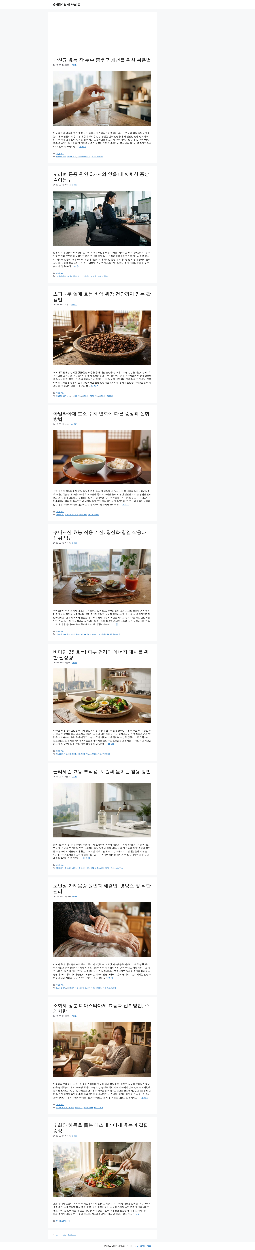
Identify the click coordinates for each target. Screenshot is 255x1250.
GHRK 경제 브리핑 (67, 5)
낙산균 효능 (61, 156)
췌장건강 (83, 514)
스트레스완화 (95, 754)
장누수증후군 (97, 156)
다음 (72, 1234)
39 (64, 1234)
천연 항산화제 (77, 634)
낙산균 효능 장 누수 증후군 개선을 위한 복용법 (102, 60)
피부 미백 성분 (103, 634)
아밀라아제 (88, 1107)
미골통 (93, 276)
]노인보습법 (61, 988)
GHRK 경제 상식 (63, 1221)
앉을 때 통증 (102, 276)
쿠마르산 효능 (90, 634)
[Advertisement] (102, 37)
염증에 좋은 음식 (63, 634)
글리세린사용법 (71, 868)
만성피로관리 (61, 754)
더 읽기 (82, 146)
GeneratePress (144, 1246)
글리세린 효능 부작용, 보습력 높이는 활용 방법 (102, 771)
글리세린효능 (84, 868)
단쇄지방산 (71, 156)
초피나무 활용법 (106, 396)
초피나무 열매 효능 (90, 396)
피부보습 (119, 868)
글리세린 (60, 868)
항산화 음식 (115, 634)
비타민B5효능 (83, 754)
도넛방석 (86, 276)
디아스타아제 (61, 1107)
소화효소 (60, 514)
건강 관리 (60, 154)
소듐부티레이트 (83, 156)
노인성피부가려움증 (93, 988)
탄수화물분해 (93, 514)
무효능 (71, 1107)
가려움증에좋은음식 (75, 988)
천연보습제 (109, 868)
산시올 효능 (76, 396)
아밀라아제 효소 (71, 514)
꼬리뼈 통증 (61, 276)
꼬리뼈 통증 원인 (74, 276)
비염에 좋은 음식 (63, 396)
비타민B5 (72, 754)
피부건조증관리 (109, 988)
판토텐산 (106, 754)
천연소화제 (98, 1107)
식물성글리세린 (97, 868)
